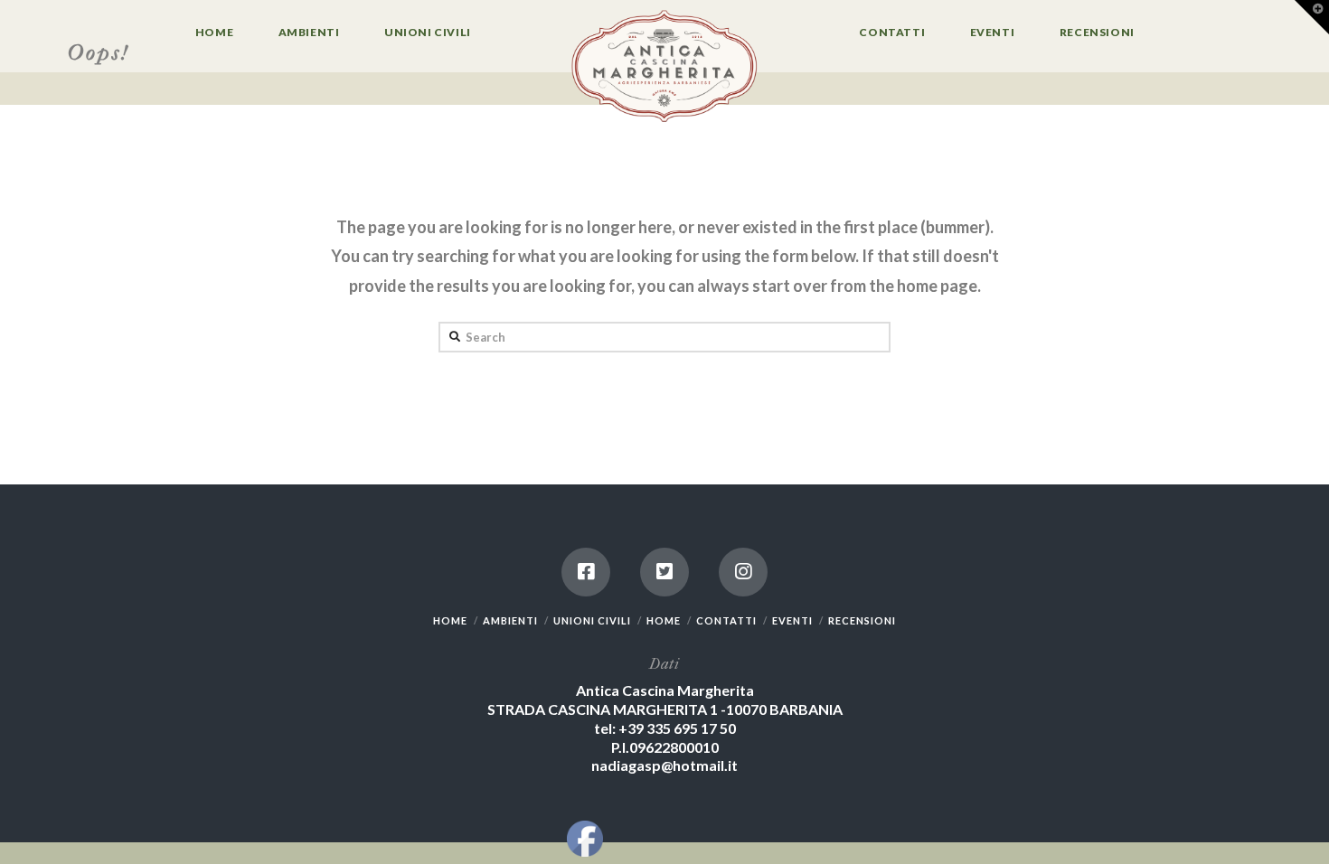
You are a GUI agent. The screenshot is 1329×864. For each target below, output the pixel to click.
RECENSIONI (862, 620)
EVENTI (792, 620)
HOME (450, 620)
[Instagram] (743, 572)
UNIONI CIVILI (592, 620)
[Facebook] (585, 572)
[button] (1312, 17)
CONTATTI (726, 620)
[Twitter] (664, 572)
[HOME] (664, 68)
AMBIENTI (510, 620)
